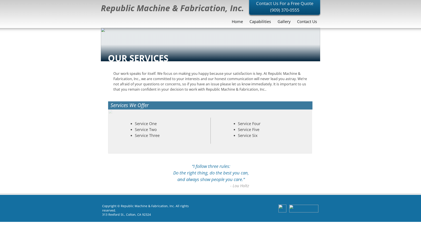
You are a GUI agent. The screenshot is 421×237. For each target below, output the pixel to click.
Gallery (284, 21)
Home (237, 21)
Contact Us (307, 21)
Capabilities (260, 21)
